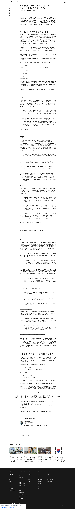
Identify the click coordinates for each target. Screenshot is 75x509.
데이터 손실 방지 (22, 435)
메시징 (10, 479)
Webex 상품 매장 (49, 481)
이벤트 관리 (33, 2)
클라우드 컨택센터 (12, 490)
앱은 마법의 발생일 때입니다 (30, 174)
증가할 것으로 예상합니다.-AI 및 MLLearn (41, 401)
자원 (38, 471)
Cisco (48, 474)
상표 (19, 480)
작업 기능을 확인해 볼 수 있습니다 (41, 397)
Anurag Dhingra (29, 10)
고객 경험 (29, 2)
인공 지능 (27, 435)
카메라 (29, 481)
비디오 (57, 396)
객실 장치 (29, 474)
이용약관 (20, 475)
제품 (10, 471)
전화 (29, 479)
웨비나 (10, 486)
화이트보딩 (11, 488)
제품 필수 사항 (40, 481)
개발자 (39, 488)
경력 (48, 483)
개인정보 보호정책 (21, 477)
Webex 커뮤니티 (40, 479)
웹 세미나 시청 (40, 483)
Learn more (26, 427)
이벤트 (10, 481)
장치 (29, 471)
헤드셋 (29, 483)
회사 (48, 471)
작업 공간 (24, 2)
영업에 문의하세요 (50, 479)
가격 (38, 474)
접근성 (39, 486)
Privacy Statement (4, 507)
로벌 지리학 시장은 (27, 401)
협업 (21, 2)
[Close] (24, 504)
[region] (13, 506)
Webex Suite (11, 474)
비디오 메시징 (11, 483)
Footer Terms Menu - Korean (23, 472)
